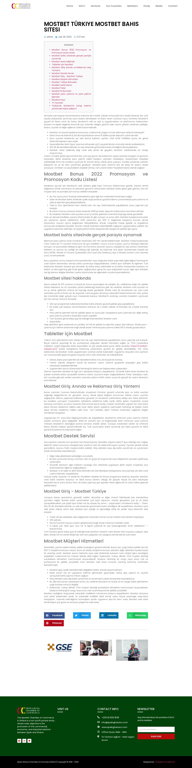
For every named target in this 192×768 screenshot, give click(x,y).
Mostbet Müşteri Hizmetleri (65, 79)
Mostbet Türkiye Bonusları (64, 82)
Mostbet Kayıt (58, 99)
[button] (54, 615)
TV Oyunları (57, 102)
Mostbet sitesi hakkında (63, 61)
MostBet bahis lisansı (62, 85)
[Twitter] (29, 741)
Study (146, 5)
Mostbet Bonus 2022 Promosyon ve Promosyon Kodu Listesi (71, 51)
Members (132, 5)
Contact (173, 5)
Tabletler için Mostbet (62, 64)
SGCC (82, 5)
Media (159, 5)
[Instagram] (24, 741)
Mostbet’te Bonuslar (61, 91)
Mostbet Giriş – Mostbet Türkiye (67, 76)
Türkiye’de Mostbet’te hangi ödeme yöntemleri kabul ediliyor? (71, 107)
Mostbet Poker (59, 88)
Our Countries (114, 5)
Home (69, 5)
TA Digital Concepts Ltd (165, 762)
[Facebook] (19, 741)
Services (95, 5)
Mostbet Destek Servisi (63, 73)
